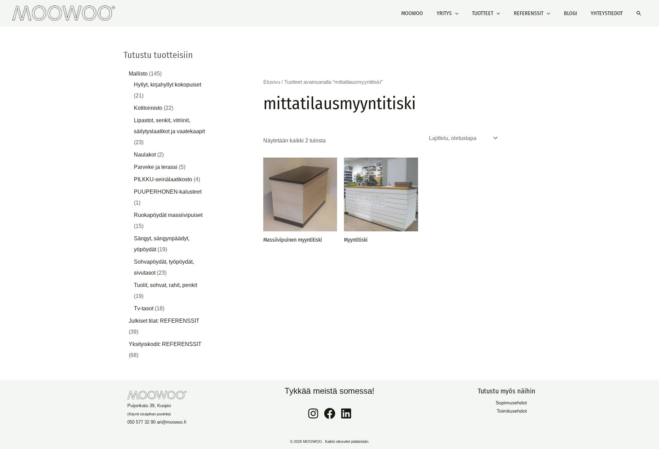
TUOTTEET (482, 13)
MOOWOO (412, 13)
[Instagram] (313, 413)
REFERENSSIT (528, 13)
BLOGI (570, 13)
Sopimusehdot (511, 402)
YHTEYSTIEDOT (607, 13)
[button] (455, 13)
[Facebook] (329, 413)
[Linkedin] (346, 413)
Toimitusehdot (512, 411)
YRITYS (444, 13)
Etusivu (271, 82)
